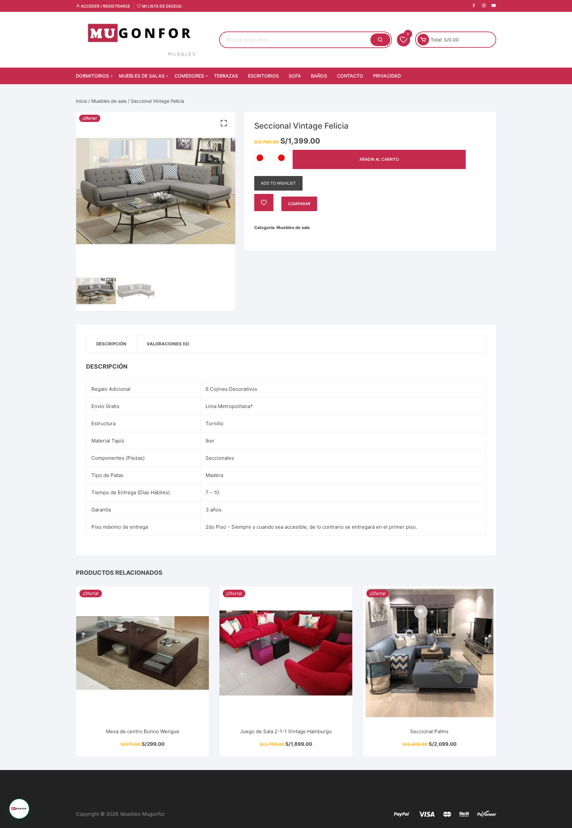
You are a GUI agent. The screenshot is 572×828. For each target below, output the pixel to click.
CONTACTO (350, 76)
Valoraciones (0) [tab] (168, 343)
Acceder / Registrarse (105, 6)
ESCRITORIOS (263, 76)
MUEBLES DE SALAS (142, 76)
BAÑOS (319, 76)
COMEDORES (189, 76)
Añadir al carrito (379, 159)
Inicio (81, 101)
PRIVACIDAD (387, 76)
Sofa (295, 76)
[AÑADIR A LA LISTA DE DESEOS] (263, 202)
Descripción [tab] (111, 343)
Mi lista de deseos (161, 6)
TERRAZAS (226, 76)
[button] (224, 123)
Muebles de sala (108, 101)
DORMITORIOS (92, 76)
